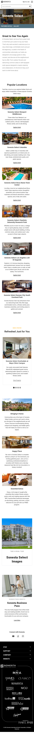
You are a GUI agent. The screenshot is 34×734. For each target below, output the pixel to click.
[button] (16, 6)
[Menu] (32, 2)
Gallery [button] (16, 26)
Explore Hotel (17, 127)
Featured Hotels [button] (6, 26)
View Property (17, 380)
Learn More (17, 620)
